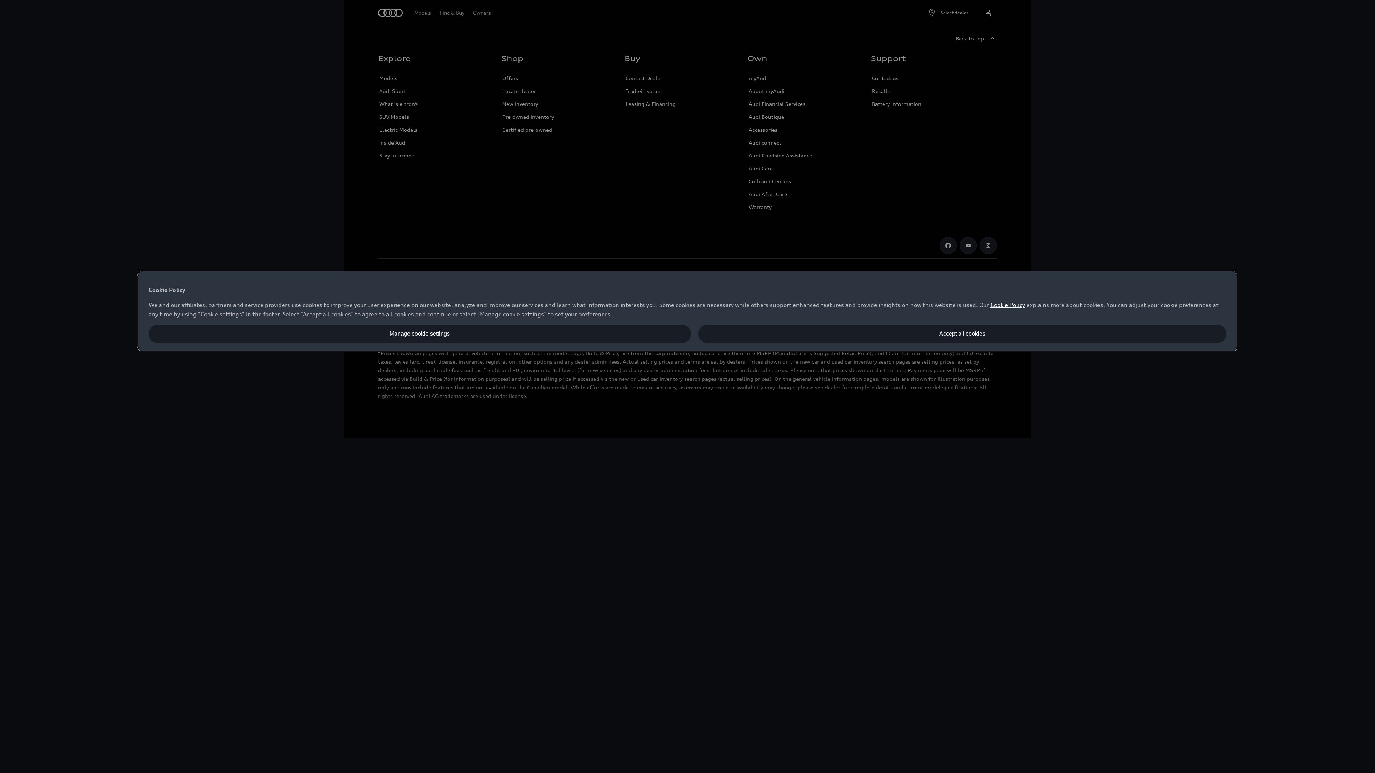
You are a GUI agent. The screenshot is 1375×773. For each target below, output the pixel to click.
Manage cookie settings (420, 334)
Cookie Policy (1007, 304)
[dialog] (688, 311)
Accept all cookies (962, 334)
